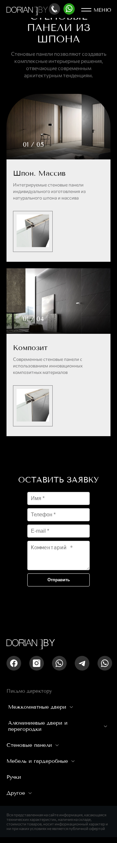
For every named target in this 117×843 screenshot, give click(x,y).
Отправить (58, 579)
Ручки (13, 777)
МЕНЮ (102, 10)
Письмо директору (29, 691)
